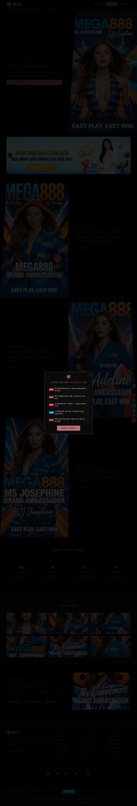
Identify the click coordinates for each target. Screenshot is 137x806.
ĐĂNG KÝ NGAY (68, 428)
